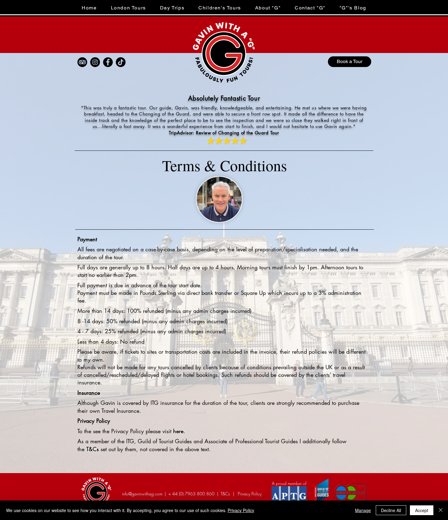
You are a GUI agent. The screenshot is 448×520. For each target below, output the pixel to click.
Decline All (391, 510)
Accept (421, 510)
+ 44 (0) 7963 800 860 (191, 494)
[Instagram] (95, 62)
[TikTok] (121, 62)
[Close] (440, 510)
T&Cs (92, 449)
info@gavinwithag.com (142, 494)
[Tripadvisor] (82, 62)
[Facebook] (108, 62)
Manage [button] (363, 510)
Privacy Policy (241, 510)
